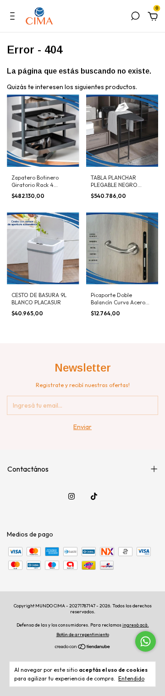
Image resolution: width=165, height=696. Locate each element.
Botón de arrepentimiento (82, 635)
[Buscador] (135, 17)
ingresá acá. (135, 625)
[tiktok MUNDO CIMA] (94, 496)
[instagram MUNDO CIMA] (71, 496)
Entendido (131, 678)
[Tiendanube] (82, 647)
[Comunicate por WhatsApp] (145, 641)
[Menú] (14, 17)
